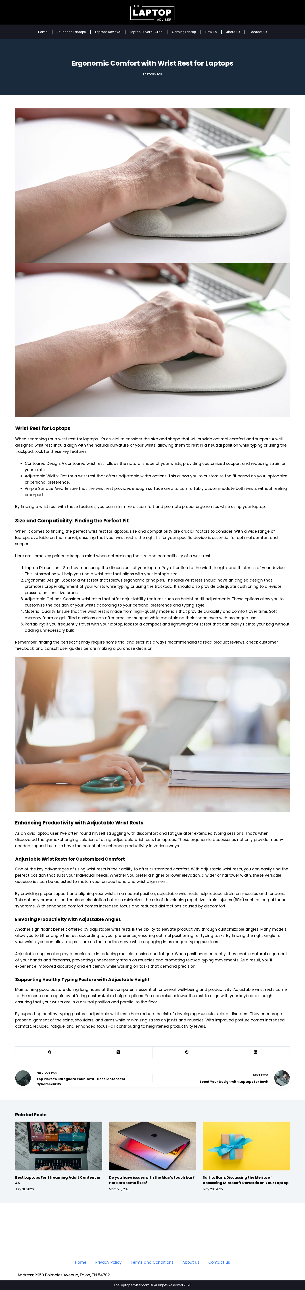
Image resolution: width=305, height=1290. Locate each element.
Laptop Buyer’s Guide (146, 32)
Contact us (258, 32)
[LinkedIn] (255, 1052)
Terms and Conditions (152, 1262)
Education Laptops (71, 32)
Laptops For (152, 74)
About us (233, 32)
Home (43, 32)
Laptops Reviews (108, 32)
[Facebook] (49, 1052)
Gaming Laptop (184, 32)
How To (211, 32)
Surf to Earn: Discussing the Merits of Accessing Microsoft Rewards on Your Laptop (245, 1180)
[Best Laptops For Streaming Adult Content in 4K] (58, 1146)
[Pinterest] (186, 1052)
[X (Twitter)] (118, 1052)
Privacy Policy (108, 1262)
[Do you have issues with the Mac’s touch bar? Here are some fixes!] (152, 1146)
